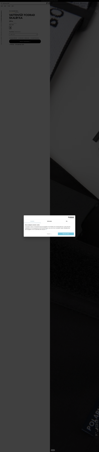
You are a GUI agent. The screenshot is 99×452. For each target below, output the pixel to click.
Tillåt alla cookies (65, 233)
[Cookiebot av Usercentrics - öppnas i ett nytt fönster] (69, 217)
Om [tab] (66, 221)
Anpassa (48, 233)
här (46, 229)
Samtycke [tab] (32, 221)
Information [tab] (49, 221)
